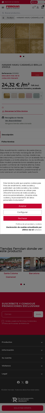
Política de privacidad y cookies (29, 224)
